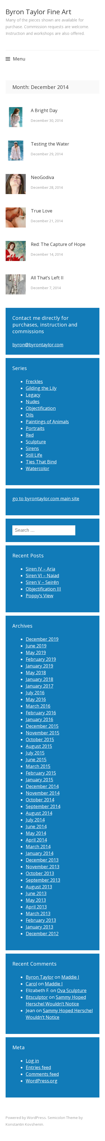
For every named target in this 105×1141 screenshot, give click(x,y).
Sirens (32, 448)
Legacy (33, 395)
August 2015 (39, 746)
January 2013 (39, 927)
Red (30, 435)
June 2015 (36, 759)
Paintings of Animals (47, 422)
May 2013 (36, 900)
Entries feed (38, 1067)
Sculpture (36, 442)
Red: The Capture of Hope (58, 244)
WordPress (36, 1117)
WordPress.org (41, 1081)
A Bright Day (44, 110)
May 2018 (36, 672)
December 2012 (42, 933)
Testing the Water (50, 144)
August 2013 (39, 887)
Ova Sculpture (72, 990)
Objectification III (43, 589)
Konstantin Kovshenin (24, 1124)
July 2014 (35, 820)
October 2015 (40, 739)
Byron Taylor (39, 977)
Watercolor (37, 468)
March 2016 (38, 706)
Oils (30, 415)
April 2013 (36, 907)
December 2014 (42, 786)
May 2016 (36, 699)
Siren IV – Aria (40, 569)
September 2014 (43, 806)
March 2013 (38, 913)
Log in (32, 1061)
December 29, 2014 (47, 153)
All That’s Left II (47, 278)
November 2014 (42, 793)
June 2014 (36, 826)
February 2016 (41, 713)
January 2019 (39, 666)
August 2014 (39, 813)
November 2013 (42, 867)
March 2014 (38, 846)
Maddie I (70, 977)
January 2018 (39, 679)
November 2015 (42, 733)
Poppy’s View (39, 596)
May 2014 (36, 833)
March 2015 (38, 766)
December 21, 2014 (47, 220)
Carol (31, 984)
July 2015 (35, 753)
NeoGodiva (42, 177)
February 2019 (41, 659)
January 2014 (39, 853)
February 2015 (41, 773)
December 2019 (42, 639)
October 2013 (40, 873)
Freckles (34, 381)
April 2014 (36, 840)
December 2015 (42, 726)
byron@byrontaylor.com (37, 345)
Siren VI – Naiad (42, 575)
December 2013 (42, 860)
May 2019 (36, 652)
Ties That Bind (41, 462)
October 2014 (40, 800)
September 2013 (43, 880)
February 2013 (41, 920)
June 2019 (36, 646)
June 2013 (36, 893)
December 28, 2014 (47, 187)
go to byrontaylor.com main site (45, 498)
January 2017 (39, 686)
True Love (41, 211)
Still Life (34, 455)
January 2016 (39, 719)
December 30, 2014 (47, 120)
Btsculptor (37, 997)
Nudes (32, 401)
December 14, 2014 (47, 254)
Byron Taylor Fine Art (38, 11)
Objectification (41, 408)
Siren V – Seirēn (42, 582)
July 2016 (35, 693)
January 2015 (39, 780)
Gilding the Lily (41, 388)
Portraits (35, 428)
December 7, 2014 (46, 287)
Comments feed (42, 1074)
